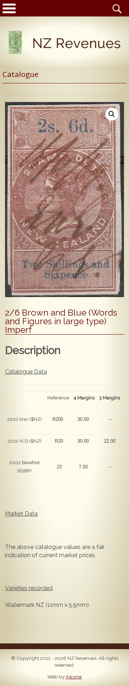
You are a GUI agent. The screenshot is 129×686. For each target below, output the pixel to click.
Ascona (74, 677)
